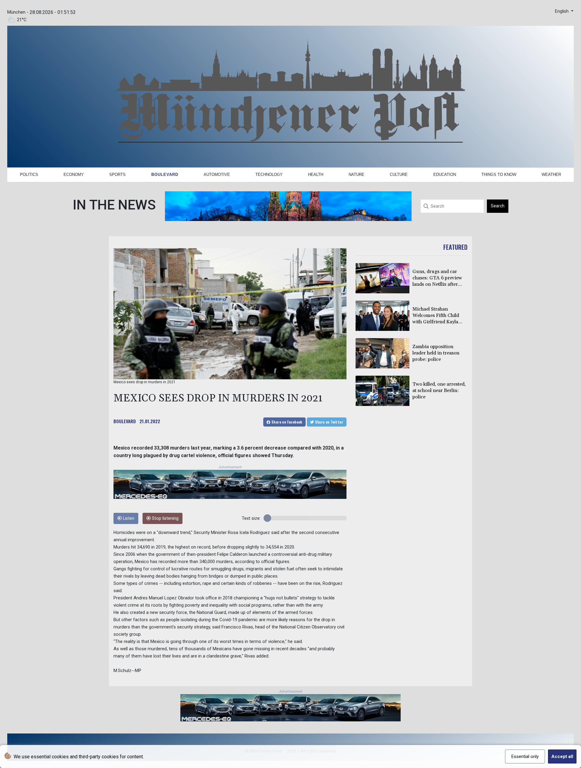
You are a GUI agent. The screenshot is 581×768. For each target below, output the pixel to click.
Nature (356, 174)
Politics (29, 174)
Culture (399, 174)
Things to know (498, 174)
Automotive (217, 174)
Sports (117, 174)
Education (444, 174)
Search (497, 205)
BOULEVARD (124, 421)
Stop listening (165, 518)
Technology (269, 174)
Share (286, 421)
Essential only (525, 756)
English (562, 11)
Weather (551, 174)
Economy (74, 174)
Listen (128, 518)
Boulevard (164, 174)
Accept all (562, 756)
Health (315, 174)
